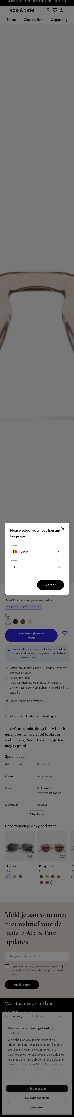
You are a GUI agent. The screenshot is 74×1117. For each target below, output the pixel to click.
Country (13, 545)
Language (14, 560)
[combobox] (37, 552)
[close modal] (63, 528)
